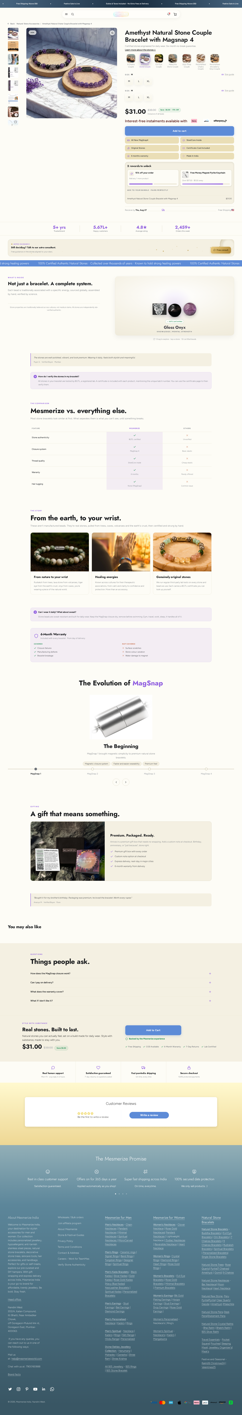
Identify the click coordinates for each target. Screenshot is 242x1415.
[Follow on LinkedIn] (43, 1389)
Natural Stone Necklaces (215, 1280)
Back (12, 24)
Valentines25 (209, 1367)
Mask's (205, 1351)
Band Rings (127, 1256)
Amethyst (207, 1272)
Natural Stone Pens (212, 1312)
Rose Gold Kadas (123, 1279)
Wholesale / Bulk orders (70, 1217)
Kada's (120, 1323)
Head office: (14, 1299)
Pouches (215, 1343)
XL (148, 81)
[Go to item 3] (13, 60)
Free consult (222, 250)
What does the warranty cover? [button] (47, 991)
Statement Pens (216, 1315)
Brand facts (14, 1374)
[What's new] (169, 14)
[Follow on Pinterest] (27, 1389)
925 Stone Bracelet (116, 1370)
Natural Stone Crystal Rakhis (217, 1323)
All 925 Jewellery (114, 1366)
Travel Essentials (211, 1339)
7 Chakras (223, 1268)
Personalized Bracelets (215, 1252)
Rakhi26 (206, 1363)
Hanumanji (124, 1350)
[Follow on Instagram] (18, 1389)
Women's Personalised (165, 1319)
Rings (129, 1323)
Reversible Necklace (166, 1244)
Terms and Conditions (70, 1246)
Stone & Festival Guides (71, 1235)
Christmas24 (218, 1363)
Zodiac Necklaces (175, 1240)
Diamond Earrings (114, 1311)
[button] (65, 14)
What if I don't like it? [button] (41, 1000)
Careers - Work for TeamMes (73, 1258)
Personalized (128, 1338)
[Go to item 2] (13, 46)
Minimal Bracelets (175, 1283)
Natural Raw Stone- (212, 1296)
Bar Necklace (209, 1284)
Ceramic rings (127, 1252)
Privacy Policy (65, 1241)
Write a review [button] (149, 1115)
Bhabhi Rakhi (223, 1327)
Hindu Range (112, 1338)
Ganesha (122, 1354)
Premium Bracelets (165, 1287)
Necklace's (159, 1335)
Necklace (110, 1323)
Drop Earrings (160, 1307)
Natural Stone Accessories (28, 24)
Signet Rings (112, 1256)
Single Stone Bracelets (214, 1256)
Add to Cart (153, 1030)
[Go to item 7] (13, 112)
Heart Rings (159, 1264)
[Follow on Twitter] (10, 1389)
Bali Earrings (122, 1307)
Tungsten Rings (113, 1260)
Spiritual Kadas (113, 1291)
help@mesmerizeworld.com (27, 1358)
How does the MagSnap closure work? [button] (50, 973)
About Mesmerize (67, 1229)
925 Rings (131, 1366)
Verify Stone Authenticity (71, 1264)
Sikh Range (128, 1335)
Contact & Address (68, 1252)
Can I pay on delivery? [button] (41, 982)
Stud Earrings (171, 1303)
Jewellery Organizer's (220, 1347)
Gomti (218, 1272)
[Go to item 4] (13, 73)
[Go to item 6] (13, 99)
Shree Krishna (119, 1358)
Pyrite (214, 1268)
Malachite (228, 1304)
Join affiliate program (69, 1223)
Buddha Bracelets (211, 1233)
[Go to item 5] (13, 86)
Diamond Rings (169, 1260)
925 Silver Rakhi (210, 1331)
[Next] (125, 782)
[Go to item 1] (13, 33)
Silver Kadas (120, 1275)
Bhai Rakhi (208, 1327)
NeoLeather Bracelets (117, 1287)
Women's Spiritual (163, 1331)
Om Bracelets (221, 1237)
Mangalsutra (160, 1338)
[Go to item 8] (13, 125)
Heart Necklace (221, 1288)
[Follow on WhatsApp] (52, 1389)
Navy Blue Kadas (115, 1283)
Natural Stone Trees (213, 1264)
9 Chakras (228, 1272)
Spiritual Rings (120, 1264)
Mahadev (110, 1354)
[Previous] (116, 782)
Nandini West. (38, 1402)
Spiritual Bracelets (224, 1248)
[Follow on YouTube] (35, 1389)
